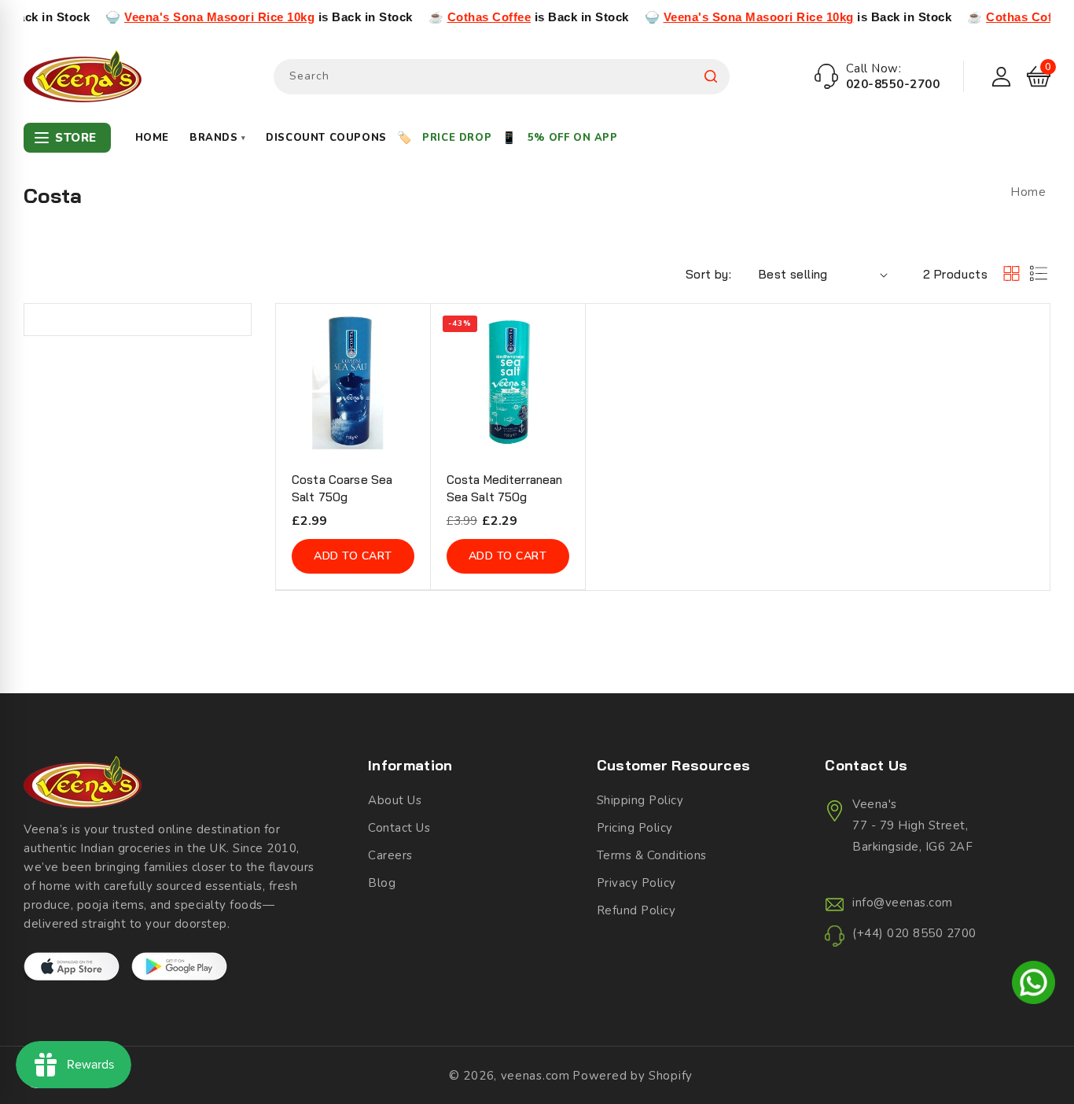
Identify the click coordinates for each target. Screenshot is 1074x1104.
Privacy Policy (636, 883)
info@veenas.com (902, 902)
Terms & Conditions (652, 855)
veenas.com (535, 1076)
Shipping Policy (640, 800)
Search (710, 76)
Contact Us (399, 828)
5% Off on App (573, 138)
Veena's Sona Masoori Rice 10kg (194, 17)
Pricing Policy (635, 828)
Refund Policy (636, 910)
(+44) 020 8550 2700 (914, 933)
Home (152, 138)
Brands (217, 138)
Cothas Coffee (463, 17)
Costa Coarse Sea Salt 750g (342, 488)
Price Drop (456, 138)
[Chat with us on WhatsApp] (1033, 985)
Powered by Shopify (632, 1076)
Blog (381, 883)
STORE (76, 138)
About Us (394, 800)
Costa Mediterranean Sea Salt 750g (505, 488)
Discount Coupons (326, 138)
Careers (390, 855)
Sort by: (708, 274)
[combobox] (502, 76)
